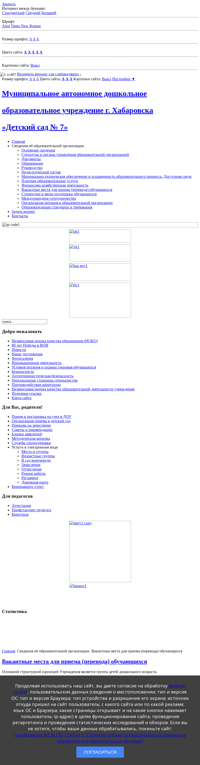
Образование (32, 163)
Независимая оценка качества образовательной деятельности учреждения (73, 389)
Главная (18, 141)
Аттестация (21, 506)
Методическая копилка (31, 438)
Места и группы (35, 452)
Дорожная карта (34, 482)
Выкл (35, 65)
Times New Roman (26, 26)
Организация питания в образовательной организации (67, 203)
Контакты (20, 216)
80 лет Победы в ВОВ (30, 345)
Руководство (31, 168)
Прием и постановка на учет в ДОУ (41, 416)
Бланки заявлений (27, 434)
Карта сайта (21, 398)
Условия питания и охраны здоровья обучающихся (54, 367)
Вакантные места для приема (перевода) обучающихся (66, 190)
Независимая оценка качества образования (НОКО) (55, 341)
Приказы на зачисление (31, 425)
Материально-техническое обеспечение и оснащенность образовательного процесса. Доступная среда (106, 176)
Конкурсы (20, 514)
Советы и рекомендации (32, 430)
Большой (48, 13)
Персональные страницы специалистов (45, 380)
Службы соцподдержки (31, 443)
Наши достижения (27, 354)
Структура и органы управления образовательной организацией (75, 155)
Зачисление (30, 465)
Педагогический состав (41, 172)
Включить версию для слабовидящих (48, 74)
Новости (19, 350)
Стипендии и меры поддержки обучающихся (59, 194)
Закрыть (9, 4)
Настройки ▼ (123, 79)
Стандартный (13, 13)
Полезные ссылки (26, 393)
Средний (33, 13)
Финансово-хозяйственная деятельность (54, 185)
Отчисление (31, 469)
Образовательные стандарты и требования (56, 207)
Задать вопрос (23, 211)
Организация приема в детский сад (41, 421)
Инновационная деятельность (36, 363)
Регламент (30, 478)
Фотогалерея (22, 358)
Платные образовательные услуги (49, 181)
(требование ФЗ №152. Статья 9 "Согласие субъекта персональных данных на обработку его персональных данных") (100, 738)
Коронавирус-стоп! (28, 487)
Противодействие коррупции (36, 385)
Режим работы (33, 473)
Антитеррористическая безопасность (42, 376)
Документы (31, 159)
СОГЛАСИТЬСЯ (100, 752)
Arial (6, 26)
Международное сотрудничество (48, 198)
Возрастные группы (38, 456)
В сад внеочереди (36, 460)
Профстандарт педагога (31, 510)
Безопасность (23, 371)
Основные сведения (38, 150)
